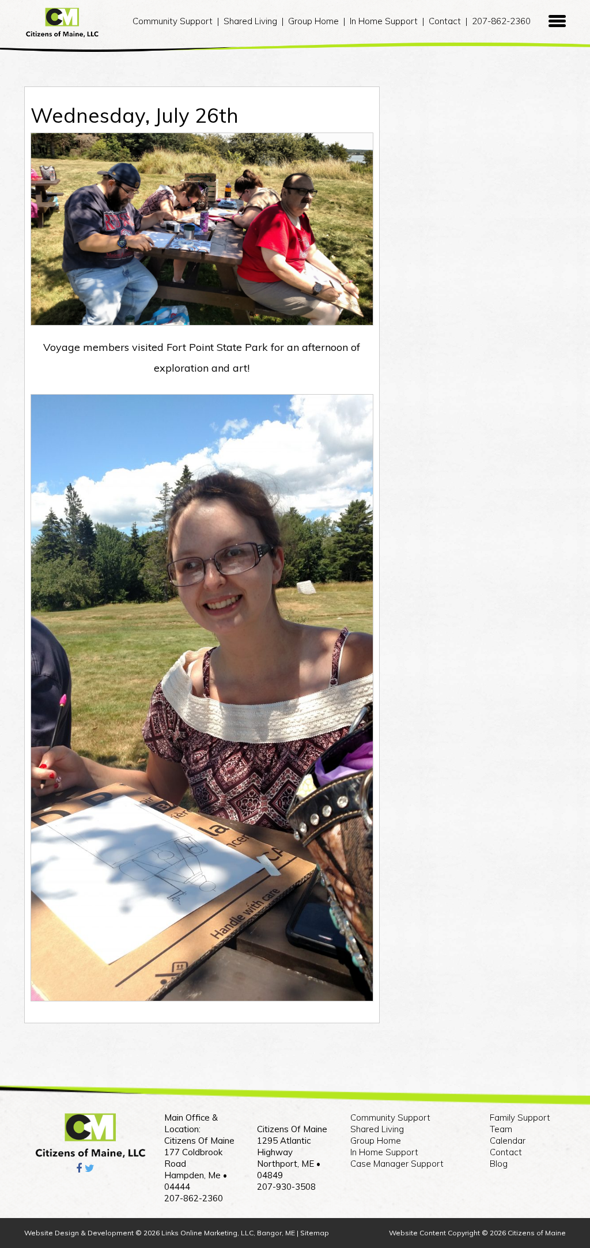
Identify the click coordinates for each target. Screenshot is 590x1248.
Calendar (507, 1140)
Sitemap (314, 1232)
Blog (499, 1163)
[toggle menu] (557, 21)
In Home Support (384, 21)
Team (501, 1129)
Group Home (313, 21)
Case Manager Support (397, 1163)
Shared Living (250, 21)
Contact (445, 21)
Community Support (173, 21)
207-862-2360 (501, 21)
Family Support (520, 1117)
